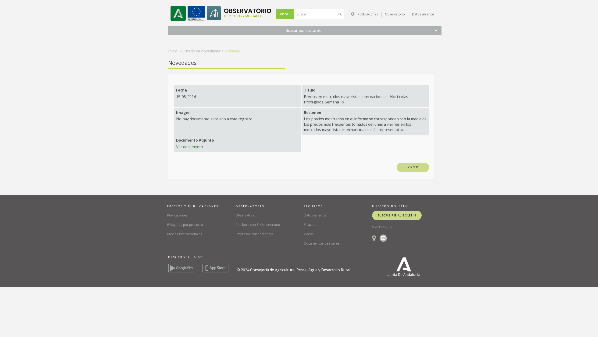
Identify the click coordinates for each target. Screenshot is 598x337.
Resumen (312, 112)
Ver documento (189, 146)
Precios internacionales (184, 234)
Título (309, 90)
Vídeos (309, 234)
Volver (413, 167)
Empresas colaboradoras (254, 234)
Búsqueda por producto (185, 224)
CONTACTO (382, 227)
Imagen (183, 112)
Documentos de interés (321, 243)
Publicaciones (367, 14)
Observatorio (395, 14)
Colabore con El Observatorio (257, 224)
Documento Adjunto (195, 140)
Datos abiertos (423, 14)
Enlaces (309, 224)
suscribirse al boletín (397, 215)
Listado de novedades (201, 51)
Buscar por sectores (303, 30)
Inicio (173, 51)
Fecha (181, 90)
